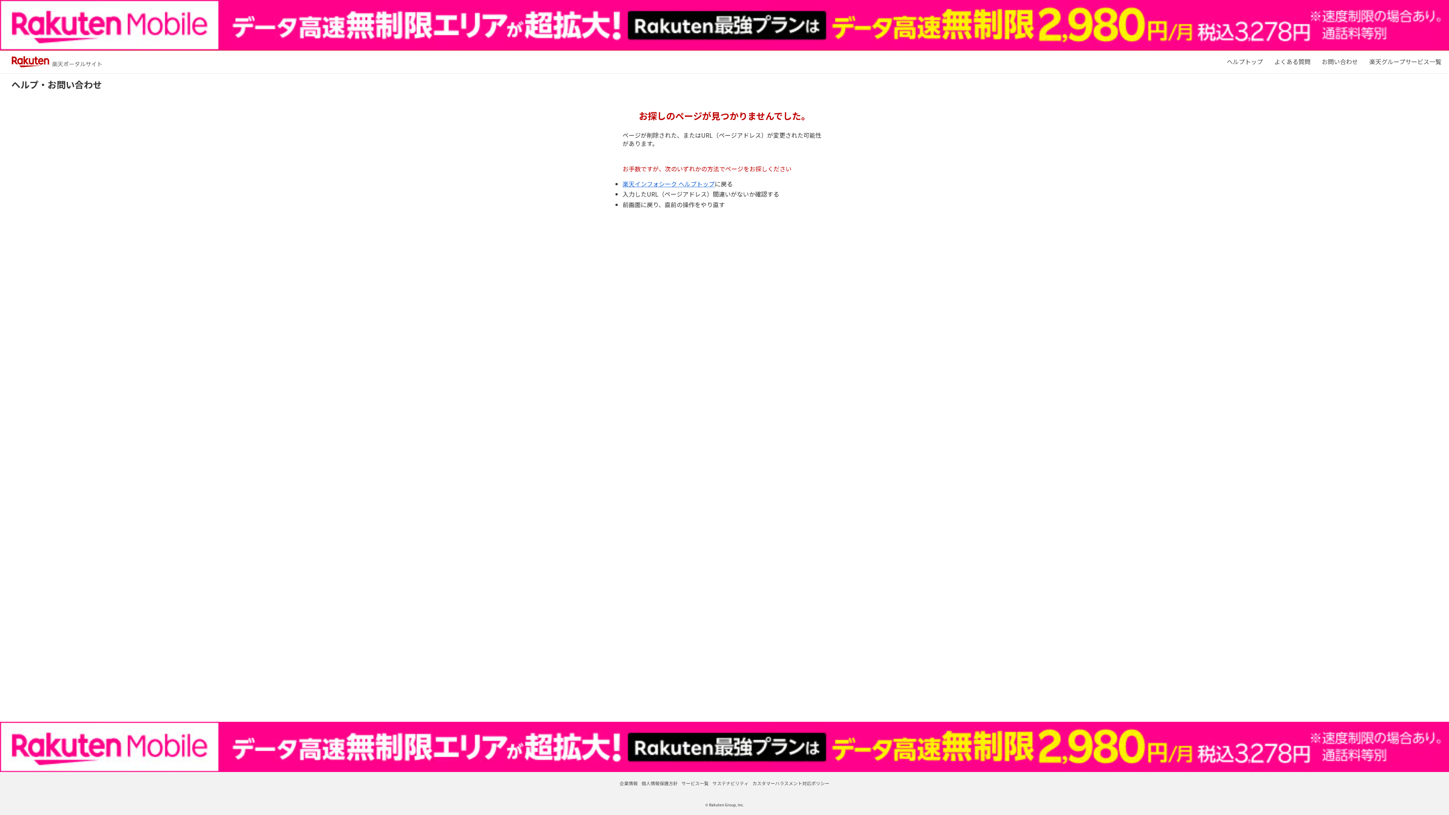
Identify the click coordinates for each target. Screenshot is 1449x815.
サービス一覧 (695, 783)
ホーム (1245, 61)
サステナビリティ (730, 783)
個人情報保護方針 (659, 783)
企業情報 (629, 783)
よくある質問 (1292, 61)
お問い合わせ (1340, 61)
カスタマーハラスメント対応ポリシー (790, 783)
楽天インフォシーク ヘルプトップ (669, 183)
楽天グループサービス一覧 (1405, 61)
